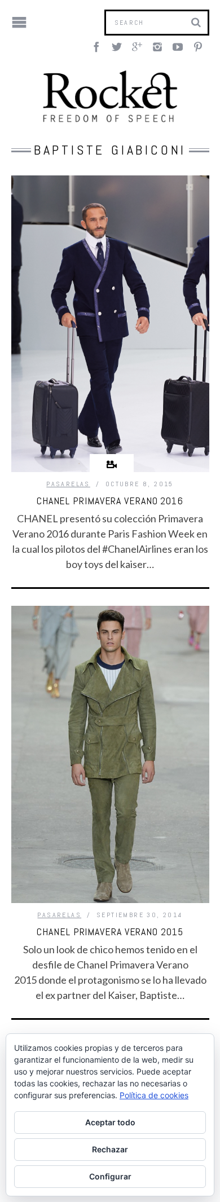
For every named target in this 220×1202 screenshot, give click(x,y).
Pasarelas (68, 483)
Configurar (110, 1176)
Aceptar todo (110, 1122)
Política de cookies (154, 1095)
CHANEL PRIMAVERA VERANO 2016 (110, 500)
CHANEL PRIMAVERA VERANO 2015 (110, 931)
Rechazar (110, 1149)
